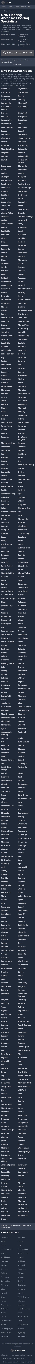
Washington (23, 1046)
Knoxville (5, 551)
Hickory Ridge (7, 831)
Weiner (21, 551)
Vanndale (5, 710)
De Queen (22, 195)
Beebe (4, 173)
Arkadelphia (23, 156)
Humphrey (6, 638)
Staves (21, 917)
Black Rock (22, 566)
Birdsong (5, 1175)
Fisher (4, 899)
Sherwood (22, 113)
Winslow (21, 699)
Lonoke (21, 231)
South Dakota (23, 1325)
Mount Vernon (7, 950)
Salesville (22, 627)
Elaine (3, 602)
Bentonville (6, 103)
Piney (20, 224)
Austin (4, 267)
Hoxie (20, 296)
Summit (4, 584)
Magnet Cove (24, 479)
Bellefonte (22, 670)
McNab (21, 1175)
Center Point (6, 1104)
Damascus (22, 685)
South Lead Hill (24, 1075)
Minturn (4, 1068)
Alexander (5, 270)
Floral (3, 1090)
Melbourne (6, 364)
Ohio (19, 1245)
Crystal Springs (8, 760)
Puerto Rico (22, 1337)
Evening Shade (7, 663)
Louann (4, 939)
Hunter (4, 1021)
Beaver (21, 1111)
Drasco (4, 827)
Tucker (4, 1018)
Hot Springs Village (6, 107)
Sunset (21, 907)
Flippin (4, 408)
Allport (21, 1054)
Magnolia (5, 152)
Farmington (6, 180)
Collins (4, 1046)
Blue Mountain (24, 1086)
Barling (4, 220)
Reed (3, 979)
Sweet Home (6, 426)
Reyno (21, 681)
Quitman (5, 533)
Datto (3, 1122)
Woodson (5, 522)
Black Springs (24, 1050)
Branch (21, 760)
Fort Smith (5, 92)
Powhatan (22, 1032)
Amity (3, 540)
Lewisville (5, 472)
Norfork (21, 631)
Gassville (22, 332)
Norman (21, 752)
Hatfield (21, 717)
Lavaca (4, 310)
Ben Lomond (6, 961)
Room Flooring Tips (22, 7)
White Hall (5, 205)
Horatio (4, 468)
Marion (4, 142)
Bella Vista (5, 116)
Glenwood (22, 339)
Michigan (21, 1261)
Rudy (20, 975)
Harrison (5, 145)
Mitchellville (6, 780)
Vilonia (4, 227)
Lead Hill (5, 787)
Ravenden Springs (22, 994)
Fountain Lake (7, 631)
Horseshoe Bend (25, 310)
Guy (19, 511)
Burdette (22, 954)
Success (21, 1043)
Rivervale (5, 1111)
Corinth (21, 1168)
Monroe (21, 1201)
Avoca (20, 623)
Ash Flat (21, 433)
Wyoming (21, 1333)
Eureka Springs (7, 336)
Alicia (20, 957)
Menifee (21, 787)
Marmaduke (23, 422)
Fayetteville (23, 88)
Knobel (4, 943)
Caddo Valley (7, 566)
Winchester (23, 961)
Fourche (4, 1144)
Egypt (20, 1014)
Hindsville (5, 1061)
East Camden (7, 486)
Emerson (5, 777)
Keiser (4, 508)
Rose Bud (22, 613)
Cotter (4, 475)
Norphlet (22, 504)
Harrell (4, 852)
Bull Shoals (6, 350)
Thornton (22, 728)
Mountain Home (8, 149)
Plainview (22, 634)
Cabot (20, 123)
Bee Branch (6, 892)
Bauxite (21, 555)
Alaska (3, 1325)
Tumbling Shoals (8, 511)
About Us (4, 1355)
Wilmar (21, 678)
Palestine (22, 602)
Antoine (21, 1003)
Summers (5, 791)
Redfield (5, 393)
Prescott (22, 278)
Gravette (5, 263)
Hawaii (3, 1317)
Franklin (4, 878)
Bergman (5, 660)
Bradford (22, 537)
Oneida (4, 1219)
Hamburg (5, 303)
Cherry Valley (24, 573)
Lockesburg (23, 562)
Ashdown (5, 234)
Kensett (4, 404)
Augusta (22, 346)
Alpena (4, 692)
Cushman (5, 649)
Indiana (4, 1273)
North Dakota (6, 1333)
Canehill (4, 1212)
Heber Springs (24, 187)
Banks (20, 1061)
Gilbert (21, 1186)
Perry (3, 795)
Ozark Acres (6, 544)
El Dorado (5, 138)
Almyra (4, 802)
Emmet (21, 667)
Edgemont (5, 1193)
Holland (4, 576)
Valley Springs (24, 896)
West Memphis (7, 127)
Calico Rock (6, 368)
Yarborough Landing (6, 733)
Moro (3, 896)
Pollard (21, 871)
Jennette (5, 993)
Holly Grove (23, 638)
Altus (20, 540)
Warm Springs (7, 1130)
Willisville (22, 939)
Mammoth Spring (26, 464)
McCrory (21, 379)
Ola (19, 461)
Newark (4, 429)
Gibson (4, 238)
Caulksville (6, 928)
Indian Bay (23, 1215)
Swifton (21, 522)
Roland (21, 419)
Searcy (4, 131)
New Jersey (5, 1261)
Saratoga (22, 1197)
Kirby (20, 569)
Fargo (20, 1137)
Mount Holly (6, 1190)
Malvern (21, 152)
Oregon (20, 1281)
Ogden (4, 975)
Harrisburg (23, 328)
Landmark (22, 252)
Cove (3, 742)
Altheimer (22, 530)
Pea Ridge (22, 191)
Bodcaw (4, 990)
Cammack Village (9, 493)
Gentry (21, 249)
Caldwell (22, 645)
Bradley (21, 674)
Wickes (4, 558)
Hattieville (22, 1057)
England (21, 307)
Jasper (4, 587)
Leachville (5, 343)
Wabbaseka (6, 885)
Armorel (4, 681)
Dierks (21, 468)
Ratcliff (21, 914)
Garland (21, 881)
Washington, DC (7, 1329)
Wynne (21, 173)
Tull (2, 627)
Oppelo (4, 519)
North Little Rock (8, 99)
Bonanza (5, 569)
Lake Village (23, 321)
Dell (3, 867)
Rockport (5, 530)
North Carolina (23, 1253)
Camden (5, 156)
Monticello (22, 169)
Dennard (5, 688)
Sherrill (21, 1144)
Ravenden (22, 656)
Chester (4, 946)
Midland (4, 838)
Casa (20, 979)
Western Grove (24, 707)
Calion (4, 656)
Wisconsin (21, 1273)
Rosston (21, 791)
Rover (3, 936)
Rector (4, 361)
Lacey (3, 537)
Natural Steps (24, 533)
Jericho (21, 1036)
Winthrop (22, 1000)
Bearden (5, 501)
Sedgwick (5, 925)
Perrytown (22, 831)
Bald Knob (22, 303)
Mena (20, 205)
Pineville (22, 932)
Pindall (21, 1039)
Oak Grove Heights (22, 438)
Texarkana (22, 120)
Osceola (4, 191)
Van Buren (22, 127)
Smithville (22, 1072)
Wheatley (5, 784)
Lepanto (4, 372)
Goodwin (22, 1133)
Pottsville (5, 278)
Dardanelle (23, 220)
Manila (4, 252)
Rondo (4, 921)
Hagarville (5, 1083)
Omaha (4, 972)
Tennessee (22, 1269)
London (4, 464)
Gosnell (21, 285)
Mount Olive (23, 1212)
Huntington (6, 623)
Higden (4, 1010)
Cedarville (22, 401)
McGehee (22, 245)
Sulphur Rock (24, 548)
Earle (20, 364)
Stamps (4, 415)
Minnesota (5, 1277)
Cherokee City (24, 710)
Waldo (4, 433)
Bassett (4, 983)
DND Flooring (15, 1362)
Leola (20, 642)
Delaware (4, 1337)
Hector (4, 674)
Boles (3, 889)
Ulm (3, 903)
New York (21, 1237)
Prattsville (22, 767)
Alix (2, 1065)
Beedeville (5, 1079)
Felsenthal (22, 1068)
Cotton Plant (23, 587)
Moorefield (6, 986)
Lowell (4, 160)
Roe (2, 1101)
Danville (4, 346)
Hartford (22, 605)
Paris (3, 274)
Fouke (20, 483)
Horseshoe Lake (25, 798)
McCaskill (5, 1148)
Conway (21, 99)
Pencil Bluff (6, 1179)
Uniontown (23, 964)
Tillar (3, 917)
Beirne (4, 1208)
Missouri (21, 1277)
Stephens (22, 497)
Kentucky (4, 1293)
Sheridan (22, 213)
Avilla (20, 382)
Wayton (4, 849)
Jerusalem (22, 1165)
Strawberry (23, 795)
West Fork (22, 317)
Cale (20, 1093)
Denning (5, 863)
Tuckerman (23, 375)
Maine (3, 1313)
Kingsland (5, 721)
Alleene (21, 1183)
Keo (19, 856)
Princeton (22, 1204)
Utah (3, 1289)
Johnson (21, 256)
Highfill (4, 382)
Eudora (21, 372)
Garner (21, 852)
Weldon (4, 1137)
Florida (20, 1241)
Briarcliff (5, 834)
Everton (4, 1036)
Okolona (5, 1043)
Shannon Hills (7, 224)
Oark (3, 1201)
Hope (3, 169)
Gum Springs (6, 1054)
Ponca (20, 1104)
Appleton (22, 950)
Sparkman (5, 703)
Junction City (6, 605)
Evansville (5, 1172)
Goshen (4, 339)
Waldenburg (23, 1148)
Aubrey (21, 1018)
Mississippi (22, 1305)
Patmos (21, 1140)
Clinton (4, 307)
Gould (20, 544)
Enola (20, 738)
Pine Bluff (22, 103)
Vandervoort (6, 1014)
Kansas (3, 1301)
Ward (3, 198)
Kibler (3, 454)
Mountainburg (7, 591)
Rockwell (5, 245)
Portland (22, 732)
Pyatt (20, 899)
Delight (21, 780)
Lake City (5, 321)
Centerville (23, 867)
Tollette (4, 881)
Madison (5, 504)
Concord (21, 878)
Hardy (20, 515)
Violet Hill (22, 1115)
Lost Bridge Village (6, 768)
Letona (4, 824)
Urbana (4, 1039)
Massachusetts (6, 1249)
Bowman (22, 1158)
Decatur (21, 368)
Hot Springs (23, 106)
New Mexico (5, 1305)
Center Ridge (7, 856)
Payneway (22, 983)
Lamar (4, 375)
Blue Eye (5, 1168)
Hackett (21, 490)
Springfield (6, 696)
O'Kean (4, 874)
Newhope (22, 763)
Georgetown (6, 1086)
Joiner (3, 609)
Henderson (6, 616)
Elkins (3, 260)
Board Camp (6, 1097)
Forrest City (23, 145)
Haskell (21, 242)
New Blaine (6, 707)
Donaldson (23, 784)
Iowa (3, 1297)
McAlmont (22, 397)
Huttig (4, 645)
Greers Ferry (6, 479)
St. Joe (21, 972)
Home (3, 7)
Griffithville (23, 925)
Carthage (22, 845)
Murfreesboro (24, 393)
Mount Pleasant (8, 714)
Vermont (21, 1329)
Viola (20, 703)
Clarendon (5, 390)
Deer (20, 943)
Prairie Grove (24, 184)
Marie (20, 1028)
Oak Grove (5, 685)
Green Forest (7, 285)
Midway (21, 411)
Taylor (3, 580)
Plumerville (23, 519)
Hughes (21, 443)
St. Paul (4, 1028)
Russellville (6, 123)
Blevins (21, 773)
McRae (21, 558)
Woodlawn (22, 824)
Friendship (6, 914)
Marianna (22, 260)
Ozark (20, 263)
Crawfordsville (7, 642)
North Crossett (24, 299)
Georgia (4, 1265)
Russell (21, 885)
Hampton (22, 426)
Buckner (21, 921)
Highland (22, 454)
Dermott (5, 296)
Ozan (20, 1155)
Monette (22, 390)
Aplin (20, 874)
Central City (6, 634)
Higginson (22, 526)
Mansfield (5, 446)
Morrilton (5, 187)
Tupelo (21, 1101)
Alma (20, 198)
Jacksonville (6, 120)
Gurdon (21, 361)
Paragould (22, 116)
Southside (5, 231)
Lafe (3, 667)
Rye (19, 863)
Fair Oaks (22, 1130)
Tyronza (4, 526)
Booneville (5, 249)
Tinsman (5, 1151)
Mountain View (25, 289)
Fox (19, 809)
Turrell (21, 595)
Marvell (21, 475)
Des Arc (21, 354)
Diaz (3, 419)
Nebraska (4, 1309)
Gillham (21, 928)
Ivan (3, 1050)
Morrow (4, 738)
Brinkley (21, 292)
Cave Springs (24, 209)
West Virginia (6, 1321)
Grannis (4, 613)
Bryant (21, 131)
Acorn (3, 1007)
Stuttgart (5, 177)
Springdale (23, 92)
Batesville (22, 149)
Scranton (22, 820)
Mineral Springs (8, 443)
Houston (22, 946)
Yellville (21, 429)
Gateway (22, 652)
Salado (4, 652)
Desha (21, 472)
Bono (3, 314)
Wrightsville (6, 386)
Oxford (21, 576)
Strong (4, 670)
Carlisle (21, 343)
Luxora (4, 461)
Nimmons (22, 1119)
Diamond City (24, 508)
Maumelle (5, 134)
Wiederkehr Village (6, 1159)
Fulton (21, 1007)
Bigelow (21, 714)
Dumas (4, 242)
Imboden (5, 555)
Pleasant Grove (8, 806)
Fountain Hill (23, 1021)
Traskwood (6, 620)
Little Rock (5, 88)
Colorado (4, 1269)
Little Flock (6, 281)
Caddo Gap (23, 1172)
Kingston (22, 986)
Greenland (22, 415)
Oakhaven (5, 1119)
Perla (20, 806)
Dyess (3, 728)
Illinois (3, 1245)
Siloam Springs (24, 138)
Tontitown (22, 227)
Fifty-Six (4, 932)
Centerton (22, 134)
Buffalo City (23, 1208)
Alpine (4, 1115)
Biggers (21, 749)
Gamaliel (22, 1193)
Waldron (22, 270)
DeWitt (21, 281)
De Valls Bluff (7, 595)
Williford (22, 1090)
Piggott (4, 256)
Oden (20, 892)
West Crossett (7, 422)
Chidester (5, 813)
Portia (21, 660)
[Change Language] (30, 2)
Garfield (4, 562)
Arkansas (21, 1301)
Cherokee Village (25, 216)
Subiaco (4, 678)
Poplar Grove (24, 1010)
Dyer (20, 493)
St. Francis (5, 845)
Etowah (4, 809)
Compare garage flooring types (21, 1355)
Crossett (5, 216)
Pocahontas (6, 184)
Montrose (5, 816)
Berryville (22, 202)
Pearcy (21, 721)
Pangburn (22, 609)
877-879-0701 (17, 64)
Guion (20, 1108)
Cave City (22, 350)
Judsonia (22, 357)
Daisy (3, 1072)
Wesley (21, 620)
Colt (3, 763)
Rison (20, 457)
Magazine (5, 515)
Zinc (20, 1065)
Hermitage (23, 591)
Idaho (20, 1313)
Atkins (4, 292)
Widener (22, 849)
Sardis (4, 548)
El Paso (21, 616)
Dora (20, 1097)
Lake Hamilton (7, 354)
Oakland (5, 957)
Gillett (21, 580)
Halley (4, 1204)
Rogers (21, 96)
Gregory (4, 1197)
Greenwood (6, 166)
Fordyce (21, 267)
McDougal (22, 968)
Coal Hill (4, 483)
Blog (10, 7)
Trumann (22, 180)
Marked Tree (23, 325)
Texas (3, 1241)
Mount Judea (7, 1108)
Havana (4, 820)
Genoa (21, 450)
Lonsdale (5, 1032)
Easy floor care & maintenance (13, 1358)
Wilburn (21, 745)
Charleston (6, 299)
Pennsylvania (23, 1249)
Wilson (21, 501)
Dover (3, 411)
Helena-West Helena (23, 161)
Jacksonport (23, 936)
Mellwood (5, 1215)
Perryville (22, 404)
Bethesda (5, 964)
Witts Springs (24, 1151)
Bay (2, 357)
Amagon (5, 1126)
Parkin (4, 490)
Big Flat (4, 1057)
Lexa (20, 860)
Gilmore (4, 910)
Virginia (21, 1257)
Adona (4, 954)
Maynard (22, 696)
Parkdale (22, 903)
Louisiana (21, 1289)
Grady (3, 756)
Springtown (23, 1079)
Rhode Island (23, 1317)
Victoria (21, 1190)
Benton (4, 113)
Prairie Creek (7, 317)
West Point (23, 910)
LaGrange (5, 1155)
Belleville (5, 745)
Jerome (4, 1140)
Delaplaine (23, 1122)
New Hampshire (24, 1309)
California (4, 1237)
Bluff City (5, 1003)
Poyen (4, 798)
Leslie (3, 699)
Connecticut (5, 1281)
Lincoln (4, 325)
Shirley (21, 816)
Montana (21, 1321)
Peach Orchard (24, 1025)
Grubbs (21, 756)
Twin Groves (23, 742)
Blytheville (22, 142)
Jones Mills (23, 1126)
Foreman (5, 457)
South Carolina (23, 1297)
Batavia (21, 649)
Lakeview (5, 497)
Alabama (4, 1285)
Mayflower (6, 328)
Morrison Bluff (24, 1083)
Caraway (5, 437)
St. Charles (6, 860)
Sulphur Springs (8, 598)
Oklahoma (22, 1285)
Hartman (22, 598)
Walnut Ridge (7, 213)
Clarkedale (6, 725)
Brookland (22, 238)
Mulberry (22, 386)
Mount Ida (5, 450)
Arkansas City (24, 688)
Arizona (4, 1253)
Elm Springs (23, 314)
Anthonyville (6, 968)
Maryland (21, 1265)
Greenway (5, 907)
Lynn (20, 802)
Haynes (21, 990)
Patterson (5, 749)
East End (5, 195)
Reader (4, 1093)
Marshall (22, 408)
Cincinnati (22, 584)
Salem (4, 401)
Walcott (21, 725)
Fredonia (5, 752)
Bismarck (5, 1133)
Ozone (4, 1186)
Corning (21, 274)
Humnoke (22, 842)
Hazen (4, 397)
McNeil (21, 692)
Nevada (20, 1293)
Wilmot (21, 663)
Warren (4, 209)
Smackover (6, 379)
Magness (5, 842)
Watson (21, 889)
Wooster (21, 446)
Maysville (5, 1000)
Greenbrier (6, 202)
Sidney (4, 871)
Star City (5, 332)
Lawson (4, 1025)
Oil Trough (22, 834)
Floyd (20, 486)
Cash (20, 777)
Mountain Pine (7, 573)
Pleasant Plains (8, 717)
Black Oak (22, 827)
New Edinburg (24, 838)
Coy (2, 1075)
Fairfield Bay (23, 336)
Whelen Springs (8, 1165)
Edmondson (23, 813)
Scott (20, 1179)
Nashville (22, 234)
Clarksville (22, 166)
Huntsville (5, 289)
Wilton (4, 773)
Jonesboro (5, 96)
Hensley (4, 1183)
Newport (22, 177)
